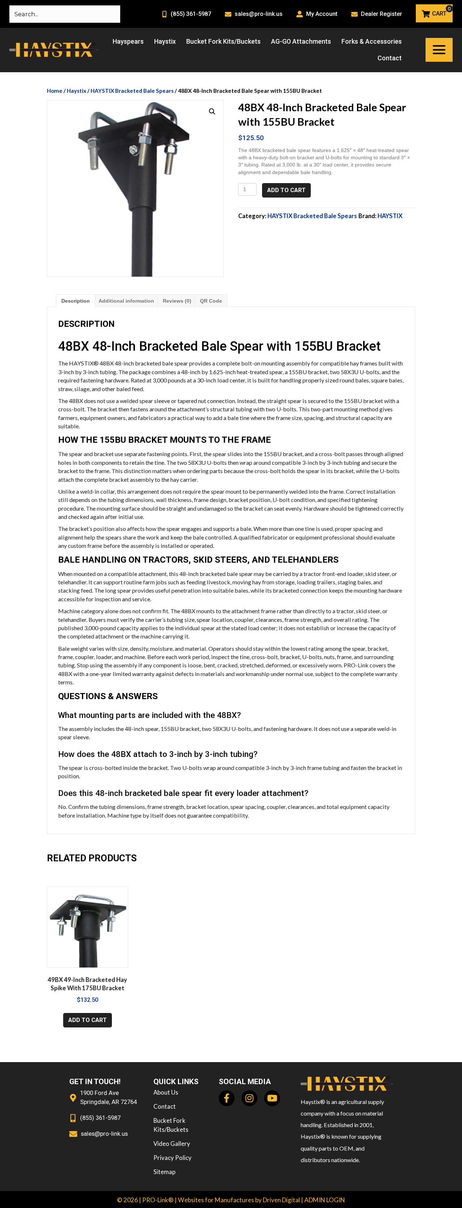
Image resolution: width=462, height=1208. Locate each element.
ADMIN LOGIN (324, 1200)
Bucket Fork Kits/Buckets (223, 41)
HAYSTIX (390, 216)
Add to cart (286, 190)
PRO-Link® (158, 1200)
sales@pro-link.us (259, 13)
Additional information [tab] (126, 301)
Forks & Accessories (371, 41)
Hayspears (128, 41)
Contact (390, 58)
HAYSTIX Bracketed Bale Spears (132, 90)
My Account (321, 13)
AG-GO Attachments (301, 41)
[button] (439, 49)
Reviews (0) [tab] (177, 301)
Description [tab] (75, 301)
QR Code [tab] (211, 301)
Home (54, 90)
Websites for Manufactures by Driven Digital (239, 1200)
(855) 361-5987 (191, 13)
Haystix (165, 41)
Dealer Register (381, 13)
